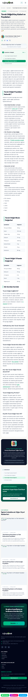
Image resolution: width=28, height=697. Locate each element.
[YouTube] (5, 647)
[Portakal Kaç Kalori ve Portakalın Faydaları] (14, 578)
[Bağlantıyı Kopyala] (10, 40)
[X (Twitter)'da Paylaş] (5, 40)
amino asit (14, 108)
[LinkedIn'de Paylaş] (7, 40)
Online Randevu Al (14, 678)
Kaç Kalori (9, 7)
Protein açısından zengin (17, 140)
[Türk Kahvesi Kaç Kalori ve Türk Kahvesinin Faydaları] (14, 524)
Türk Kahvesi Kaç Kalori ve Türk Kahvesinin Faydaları (12, 535)
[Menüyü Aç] (25, 2)
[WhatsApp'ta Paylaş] (2, 40)
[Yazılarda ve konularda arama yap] (21, 3)
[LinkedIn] (9, 647)
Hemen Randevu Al (14, 498)
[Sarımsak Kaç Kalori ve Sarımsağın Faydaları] (14, 551)
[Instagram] (2, 647)
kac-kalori (5, 519)
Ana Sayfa (3, 7)
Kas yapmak (15, 361)
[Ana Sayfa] (8, 2)
